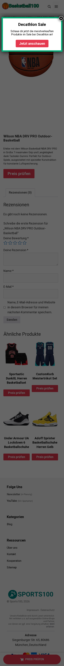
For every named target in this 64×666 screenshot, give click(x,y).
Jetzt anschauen (32, 43)
